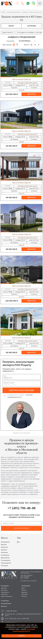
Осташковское (5, 560)
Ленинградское (6, 563)
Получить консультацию (21, 390)
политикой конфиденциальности (24, 630)
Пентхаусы (4, 590)
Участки (24, 590)
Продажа (24, 12)
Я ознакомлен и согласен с (20, 396)
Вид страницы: (7, 44)
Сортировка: (10, 41)
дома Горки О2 (7, 32)
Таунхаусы (4, 594)
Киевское (4, 550)
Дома (23, 588)
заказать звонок (21, 528)
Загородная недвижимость (14, 12)
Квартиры (4, 588)
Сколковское (5, 555)
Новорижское (5, 542)
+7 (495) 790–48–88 (22, 508)
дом (18, 542)
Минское (4, 544)
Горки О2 (21, 90)
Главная (3, 12)
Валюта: (26, 44)
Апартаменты (5, 592)
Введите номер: (9, 383)
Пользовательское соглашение (28, 580)
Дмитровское (5, 557)
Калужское (4, 552)
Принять (21, 636)
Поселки (24, 596)
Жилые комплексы (6, 596)
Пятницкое (4, 565)
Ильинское (4, 547)
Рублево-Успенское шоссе (35, 12)
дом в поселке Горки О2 (21, 79)
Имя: (5, 376)
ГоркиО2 (21, 141)
